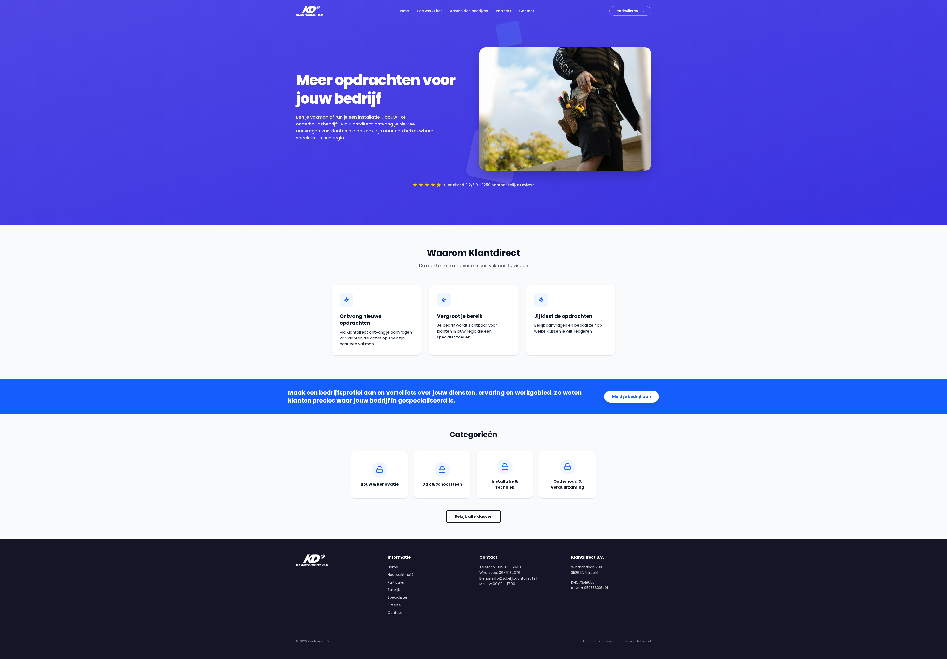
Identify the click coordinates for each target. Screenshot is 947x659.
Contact (526, 10)
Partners (503, 10)
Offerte (394, 605)
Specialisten (398, 597)
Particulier (396, 582)
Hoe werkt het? (401, 574)
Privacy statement (637, 641)
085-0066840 (509, 567)
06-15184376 (509, 572)
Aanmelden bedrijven (469, 10)
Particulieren (627, 10)
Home (403, 10)
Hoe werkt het (429, 10)
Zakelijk (394, 589)
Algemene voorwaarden (601, 641)
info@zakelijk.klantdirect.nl (514, 578)
